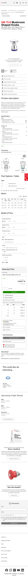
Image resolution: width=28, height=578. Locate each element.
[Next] (20, 65)
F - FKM (5, 260)
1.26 (14, 221)
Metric (20, 196)
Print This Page (7, 79)
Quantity (10, 288)
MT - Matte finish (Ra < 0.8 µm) (10, 247)
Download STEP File (15, 337)
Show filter (5, 190)
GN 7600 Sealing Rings (6, 152)
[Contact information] (26, 179)
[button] (14, 2)
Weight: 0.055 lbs (6, 329)
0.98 (10, 221)
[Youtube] (18, 570)
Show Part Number (14, 190)
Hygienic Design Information (10, 82)
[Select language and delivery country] (17, 2)
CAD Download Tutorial (10, 344)
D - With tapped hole (8, 239)
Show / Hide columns (20, 188)
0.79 (5, 221)
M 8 (14, 227)
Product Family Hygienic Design (11, 88)
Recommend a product (10, 299)
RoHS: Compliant (6, 327)
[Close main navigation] (26, 2)
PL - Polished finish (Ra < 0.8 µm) (10, 250)
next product (23, 15)
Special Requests (5, 358)
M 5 (4, 227)
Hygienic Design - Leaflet (9, 85)
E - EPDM (6, 257)
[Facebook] (6, 570)
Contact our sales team (15, 358)
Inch (26, 196)
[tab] (10, 65)
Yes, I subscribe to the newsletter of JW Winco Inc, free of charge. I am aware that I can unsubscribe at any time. (15, 519)
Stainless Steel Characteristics (10, 94)
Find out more (14, 495)
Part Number (4, 272)
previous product (6, 15)
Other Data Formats (7, 341)
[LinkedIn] (22, 570)
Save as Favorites (9, 297)
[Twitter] (14, 570)
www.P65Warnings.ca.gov (8, 324)
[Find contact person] (26, 175)
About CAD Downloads (10, 346)
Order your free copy (14, 458)
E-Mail (2, 512)
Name (2, 506)
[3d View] (24, 156)
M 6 (9, 227)
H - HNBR (6, 262)
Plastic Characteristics (8, 91)
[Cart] (20, 2)
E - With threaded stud (8, 242)
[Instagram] (10, 570)
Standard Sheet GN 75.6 (9, 76)
